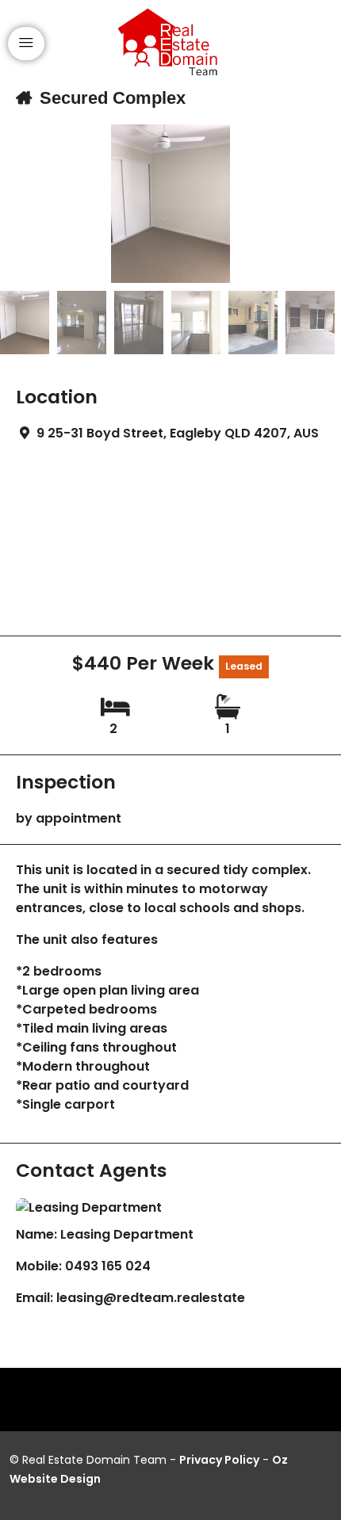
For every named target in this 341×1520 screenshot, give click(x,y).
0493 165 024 (108, 1266)
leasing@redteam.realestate (150, 1298)
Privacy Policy (219, 1460)
